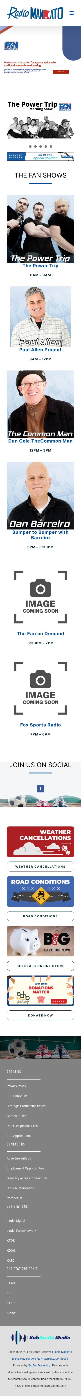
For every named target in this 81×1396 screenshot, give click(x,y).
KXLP (11, 1303)
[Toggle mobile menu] (72, 13)
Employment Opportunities (25, 1168)
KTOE (11, 1240)
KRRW (11, 1313)
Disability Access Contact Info (27, 1178)
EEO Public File (17, 1096)
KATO (11, 1260)
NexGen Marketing (39, 1365)
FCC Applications (19, 1136)
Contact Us (14, 1198)
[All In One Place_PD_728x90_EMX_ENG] (40, 154)
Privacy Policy (16, 1086)
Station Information (20, 1188)
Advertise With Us (19, 1158)
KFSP (10, 1293)
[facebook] (40, 788)
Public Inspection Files (22, 1126)
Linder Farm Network (21, 1230)
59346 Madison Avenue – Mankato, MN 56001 (39, 1358)
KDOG (11, 1250)
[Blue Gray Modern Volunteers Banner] (40, 39)
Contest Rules (16, 1116)
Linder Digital (16, 1221)
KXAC (11, 1283)
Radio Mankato (63, 1352)
